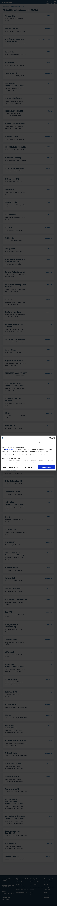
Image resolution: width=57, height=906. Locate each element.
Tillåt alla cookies (46, 467)
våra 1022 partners (10, 449)
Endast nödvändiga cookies (10, 467)
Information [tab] (21, 442)
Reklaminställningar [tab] (35, 442)
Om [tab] (49, 442)
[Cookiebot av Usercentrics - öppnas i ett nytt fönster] (48, 438)
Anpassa (27, 467)
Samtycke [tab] (7, 442)
